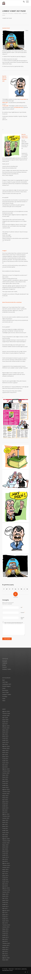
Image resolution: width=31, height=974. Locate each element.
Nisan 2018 (5, 896)
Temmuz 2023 (6, 771)
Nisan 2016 (5, 931)
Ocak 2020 (5, 853)
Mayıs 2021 (5, 820)
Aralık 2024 (5, 740)
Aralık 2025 (5, 721)
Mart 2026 (5, 717)
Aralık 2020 (5, 830)
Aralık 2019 (5, 855)
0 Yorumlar (10, 13)
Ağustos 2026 (6, 711)
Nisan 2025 (5, 732)
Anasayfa (4, 661)
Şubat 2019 (5, 875)
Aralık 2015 (5, 935)
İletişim (4, 665)
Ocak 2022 (5, 804)
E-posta (23, 612)
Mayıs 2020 (5, 845)
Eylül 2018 (5, 886)
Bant (3, 680)
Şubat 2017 (5, 914)
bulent (3, 15)
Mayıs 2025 (5, 730)
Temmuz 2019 (6, 865)
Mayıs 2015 (5, 947)
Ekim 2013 (5, 953)
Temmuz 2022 (6, 791)
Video (3, 700)
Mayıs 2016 (5, 929)
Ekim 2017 (5, 908)
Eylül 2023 (5, 767)
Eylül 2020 (5, 836)
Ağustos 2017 (6, 910)
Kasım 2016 (5, 921)
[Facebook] (27, 972)
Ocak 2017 (5, 916)
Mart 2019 (5, 873)
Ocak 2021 (5, 828)
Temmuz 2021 (6, 816)
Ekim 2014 (5, 951)
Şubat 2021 (5, 826)
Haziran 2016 (5, 927)
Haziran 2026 (5, 715)
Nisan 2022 (5, 797)
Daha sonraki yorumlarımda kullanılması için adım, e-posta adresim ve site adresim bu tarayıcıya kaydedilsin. (13, 624)
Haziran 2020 (5, 843)
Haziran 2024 (5, 748)
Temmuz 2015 (6, 943)
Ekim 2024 (5, 744)
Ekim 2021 (5, 810)
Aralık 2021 (5, 806)
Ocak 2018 (5, 902)
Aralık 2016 (5, 918)
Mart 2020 (5, 849)
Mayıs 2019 (5, 869)
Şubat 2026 (5, 719)
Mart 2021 (5, 824)
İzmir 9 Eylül (5, 692)
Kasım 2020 (5, 832)
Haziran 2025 (5, 728)
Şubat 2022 (5, 801)
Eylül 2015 (5, 941)
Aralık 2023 (5, 760)
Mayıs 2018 (5, 894)
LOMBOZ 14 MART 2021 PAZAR (14, 11)
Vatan (3, 698)
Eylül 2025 (5, 723)
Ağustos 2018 (6, 888)
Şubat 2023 (5, 781)
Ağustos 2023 (6, 769)
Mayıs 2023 (5, 775)
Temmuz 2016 (6, 925)
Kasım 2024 (5, 742)
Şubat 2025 (5, 736)
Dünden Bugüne (6, 686)
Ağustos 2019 (6, 863)
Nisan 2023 (5, 777)
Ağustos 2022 (6, 789)
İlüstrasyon (5, 690)
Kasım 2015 (5, 937)
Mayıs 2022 (5, 795)
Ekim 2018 (5, 884)
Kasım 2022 (5, 787)
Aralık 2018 (5, 879)
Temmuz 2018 (6, 890)
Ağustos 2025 (6, 726)
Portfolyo (4, 696)
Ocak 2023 (5, 783)
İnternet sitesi (22, 618)
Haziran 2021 (5, 818)
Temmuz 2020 (6, 840)
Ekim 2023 (5, 765)
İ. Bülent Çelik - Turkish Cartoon (14, 968)
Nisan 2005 (5, 960)
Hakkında (4, 663)
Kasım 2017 (5, 906)
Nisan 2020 (5, 847)
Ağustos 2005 (6, 957)
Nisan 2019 (5, 871)
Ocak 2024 (5, 758)
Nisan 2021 (5, 822)
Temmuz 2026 (6, 713)
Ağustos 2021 (6, 814)
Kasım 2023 (5, 762)
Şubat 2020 (5, 851)
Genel (3, 688)
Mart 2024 (5, 754)
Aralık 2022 (5, 785)
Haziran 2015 (5, 945)
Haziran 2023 (5, 773)
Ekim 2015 (5, 939)
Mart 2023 (5, 779)
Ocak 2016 (5, 933)
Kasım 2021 (5, 808)
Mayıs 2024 (5, 750)
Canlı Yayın (5, 682)
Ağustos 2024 (6, 746)
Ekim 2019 (5, 859)
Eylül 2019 (5, 861)
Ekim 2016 (5, 923)
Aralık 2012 (5, 955)
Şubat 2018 (5, 900)
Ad (22, 607)
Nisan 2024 (5, 752)
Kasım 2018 (5, 882)
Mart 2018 (5, 898)
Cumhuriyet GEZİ (6, 684)
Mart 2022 (5, 799)
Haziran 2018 (5, 892)
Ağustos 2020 (6, 838)
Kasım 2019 (5, 857)
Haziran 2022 (5, 793)
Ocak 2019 (5, 877)
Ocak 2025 (5, 738)
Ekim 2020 (5, 834)
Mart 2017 (5, 912)
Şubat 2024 (5, 756)
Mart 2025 (5, 734)
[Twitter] (25, 972)
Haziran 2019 (5, 867)
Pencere (4, 667)
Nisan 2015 (5, 949)
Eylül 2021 (5, 812)
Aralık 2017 (5, 904)
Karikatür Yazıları (18, 13)
